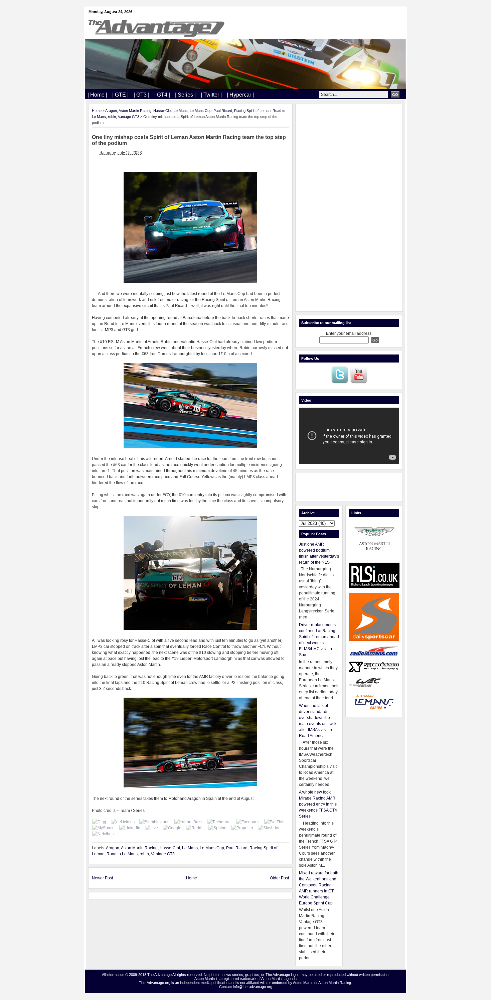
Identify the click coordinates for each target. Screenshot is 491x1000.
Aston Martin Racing (135, 111)
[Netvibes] (103, 834)
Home (97, 111)
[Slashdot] (268, 828)
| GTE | (120, 95)
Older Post (279, 878)
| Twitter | (211, 95)
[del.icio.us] (123, 822)
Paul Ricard (222, 111)
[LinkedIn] (129, 828)
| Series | (185, 95)
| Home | (97, 95)
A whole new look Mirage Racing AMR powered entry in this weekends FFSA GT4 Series (318, 804)
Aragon (111, 111)
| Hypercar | (240, 95)
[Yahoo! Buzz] (188, 822)
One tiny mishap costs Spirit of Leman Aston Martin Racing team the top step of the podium (189, 140)
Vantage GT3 (128, 117)
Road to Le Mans (122, 854)
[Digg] (99, 822)
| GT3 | (141, 95)
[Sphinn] (217, 828)
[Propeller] (242, 828)
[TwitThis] (274, 822)
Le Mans (181, 111)
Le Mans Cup (200, 111)
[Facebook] (248, 822)
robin (112, 117)
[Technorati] (219, 822)
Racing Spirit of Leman (252, 111)
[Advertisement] (349, 208)
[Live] (151, 828)
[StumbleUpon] (154, 822)
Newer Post (102, 878)
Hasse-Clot (162, 111)
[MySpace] (103, 828)
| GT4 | (162, 95)
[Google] (172, 828)
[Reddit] (194, 828)
